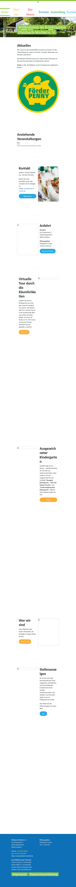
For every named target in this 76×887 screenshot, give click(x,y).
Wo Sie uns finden (47, 251)
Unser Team (25, 642)
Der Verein (30, 12)
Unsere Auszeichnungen (48, 500)
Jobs (43, 714)
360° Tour (24, 332)
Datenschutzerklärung (43, 874)
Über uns (16, 12)
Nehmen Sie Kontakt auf (27, 197)
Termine (43, 12)
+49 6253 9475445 (20, 853)
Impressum (20, 874)
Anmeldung (57, 12)
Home (5, 12)
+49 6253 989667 (22, 851)
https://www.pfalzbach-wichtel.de (22, 856)
